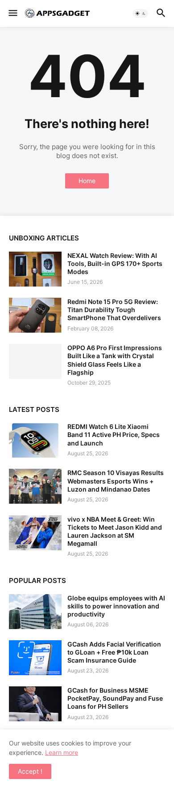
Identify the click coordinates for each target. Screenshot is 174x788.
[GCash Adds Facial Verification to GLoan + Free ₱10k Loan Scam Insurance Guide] (35, 657)
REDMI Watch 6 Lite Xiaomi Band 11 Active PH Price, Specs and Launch (113, 434)
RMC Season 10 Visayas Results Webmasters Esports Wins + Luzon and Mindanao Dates (115, 480)
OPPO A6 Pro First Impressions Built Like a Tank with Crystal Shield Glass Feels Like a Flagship (114, 360)
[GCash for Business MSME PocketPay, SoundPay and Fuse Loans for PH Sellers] (35, 703)
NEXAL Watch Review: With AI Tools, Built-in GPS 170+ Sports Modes (114, 263)
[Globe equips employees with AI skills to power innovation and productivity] (35, 611)
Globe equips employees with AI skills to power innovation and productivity (116, 606)
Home (87, 180)
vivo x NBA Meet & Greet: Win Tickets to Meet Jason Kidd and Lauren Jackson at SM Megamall (114, 531)
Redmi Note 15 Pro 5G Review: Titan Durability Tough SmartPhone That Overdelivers (114, 309)
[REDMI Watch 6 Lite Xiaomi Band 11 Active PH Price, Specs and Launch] (35, 440)
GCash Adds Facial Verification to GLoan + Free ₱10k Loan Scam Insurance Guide (114, 652)
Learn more (61, 752)
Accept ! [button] (30, 771)
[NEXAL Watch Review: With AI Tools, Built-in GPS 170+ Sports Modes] (35, 269)
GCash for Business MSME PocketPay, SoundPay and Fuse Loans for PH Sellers (115, 698)
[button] (12, 13)
